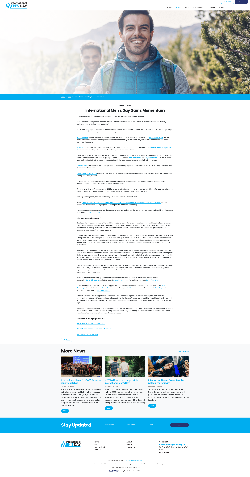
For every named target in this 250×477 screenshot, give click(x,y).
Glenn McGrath (119, 280)
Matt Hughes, (159, 288)
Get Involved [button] (198, 7)
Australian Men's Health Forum (133, 461)
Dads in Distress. (134, 158)
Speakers (212, 7)
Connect (223, 7)
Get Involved (99, 447)
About (170, 7)
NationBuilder (137, 471)
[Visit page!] (231, 7)
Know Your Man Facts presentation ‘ (121, 202)
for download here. (92, 212)
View (65, 411)
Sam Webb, (106, 288)
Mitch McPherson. (103, 290)
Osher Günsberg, (92, 280)
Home (63, 97)
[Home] (16, 5)
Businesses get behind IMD (87, 334)
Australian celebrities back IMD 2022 (91, 323)
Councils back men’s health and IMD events (94, 329)
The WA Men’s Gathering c (87, 173)
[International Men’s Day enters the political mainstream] (168, 367)
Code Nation (127, 471)
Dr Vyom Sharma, (134, 288)
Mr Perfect (81, 147)
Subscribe (227, 2)
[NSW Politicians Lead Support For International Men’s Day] (125, 367)
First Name (109, 425)
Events (186, 7)
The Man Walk (82, 165)
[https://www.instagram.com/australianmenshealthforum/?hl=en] (239, 7)
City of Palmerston (152, 158)
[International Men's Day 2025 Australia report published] (81, 367)
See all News (183, 351)
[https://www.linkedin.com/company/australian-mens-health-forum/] (246, 7)
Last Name (131, 425)
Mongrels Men (82, 137)
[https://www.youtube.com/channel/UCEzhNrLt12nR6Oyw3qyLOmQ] (243, 7)
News (179, 7)
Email (151, 425)
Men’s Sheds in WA (156, 137)
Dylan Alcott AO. (152, 280)
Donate (241, 2)
